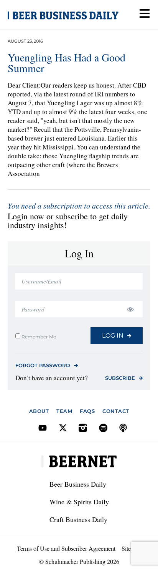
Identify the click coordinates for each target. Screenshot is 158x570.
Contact (115, 411)
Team (64, 411)
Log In (112, 335)
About (39, 411)
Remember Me (38, 336)
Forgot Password (42, 365)
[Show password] (130, 309)
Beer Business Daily (77, 484)
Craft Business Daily (78, 519)
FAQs (87, 411)
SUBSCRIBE (120, 378)
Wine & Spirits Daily (79, 501)
